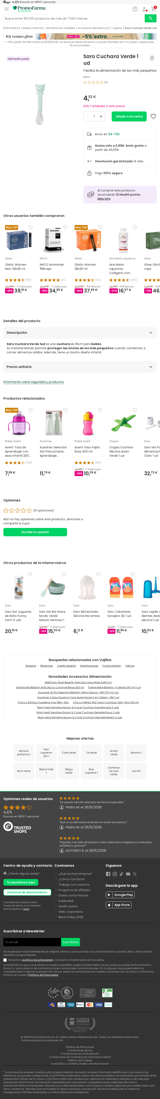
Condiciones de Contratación (80, 1053)
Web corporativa (71, 912)
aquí (26, 909)
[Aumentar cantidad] (101, 116)
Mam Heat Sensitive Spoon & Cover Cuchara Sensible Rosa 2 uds (78, 712)
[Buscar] (151, 18)
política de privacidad (37, 960)
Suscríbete (70, 942)
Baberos (31, 666)
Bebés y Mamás (33, 28)
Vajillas (117, 28)
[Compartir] (152, 57)
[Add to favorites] (153, 116)
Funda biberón (111, 666)
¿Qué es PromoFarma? (75, 874)
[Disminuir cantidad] (87, 116)
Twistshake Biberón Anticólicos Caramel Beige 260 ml (50, 687)
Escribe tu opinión (35, 532)
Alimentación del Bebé (60, 28)
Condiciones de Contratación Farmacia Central (80, 1057)
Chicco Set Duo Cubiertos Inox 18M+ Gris (43, 702)
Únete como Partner (73, 895)
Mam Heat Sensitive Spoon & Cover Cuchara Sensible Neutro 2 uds (80, 717)
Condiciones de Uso (80, 1050)
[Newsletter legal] (5, 960)
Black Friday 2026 (71, 917)
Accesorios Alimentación (94, 28)
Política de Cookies (80, 1060)
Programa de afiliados (74, 890)
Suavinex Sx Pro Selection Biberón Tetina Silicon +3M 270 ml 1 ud (78, 692)
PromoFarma (11, 28)
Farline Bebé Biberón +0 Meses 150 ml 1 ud (114, 687)
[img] (40, 105)
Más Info (104, 199)
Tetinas (130, 666)
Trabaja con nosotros (74, 885)
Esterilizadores (89, 666)
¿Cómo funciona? (72, 879)
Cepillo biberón (66, 666)
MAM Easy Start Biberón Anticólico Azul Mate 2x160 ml (78, 682)
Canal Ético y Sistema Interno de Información (80, 1063)
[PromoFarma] (29, 9)
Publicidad (66, 901)
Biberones (46, 666)
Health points (68, 906)
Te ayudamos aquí (21, 882)
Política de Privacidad (43, 975)
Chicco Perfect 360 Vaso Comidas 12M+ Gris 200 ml (106, 702)
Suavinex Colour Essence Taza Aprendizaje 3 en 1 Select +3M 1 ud (78, 697)
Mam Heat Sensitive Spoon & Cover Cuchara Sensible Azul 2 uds (78, 707)
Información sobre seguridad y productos (33, 382)
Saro (86, 77)
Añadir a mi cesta (129, 116)
